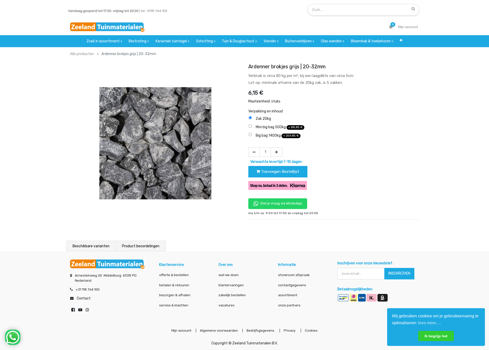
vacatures (227, 305)
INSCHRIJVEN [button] (399, 273)
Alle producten (82, 54)
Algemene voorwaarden (219, 330)
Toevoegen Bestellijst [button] (279, 171)
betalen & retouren (174, 285)
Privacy (290, 330)
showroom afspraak (294, 275)
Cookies (311, 330)
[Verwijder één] (254, 152)
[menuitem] (104, 41)
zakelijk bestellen (232, 295)
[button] (401, 41)
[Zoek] (413, 8)
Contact (84, 298)
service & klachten (173, 305)
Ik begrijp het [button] (436, 336)
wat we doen (229, 275)
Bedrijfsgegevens (261, 330)
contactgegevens (292, 285)
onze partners (289, 305)
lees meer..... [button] (429, 323)
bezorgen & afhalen (175, 295)
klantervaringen (231, 285)
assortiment (287, 295)
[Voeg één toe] (276, 152)
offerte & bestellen (174, 275)
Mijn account (181, 330)
